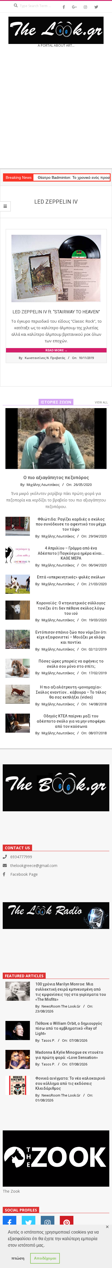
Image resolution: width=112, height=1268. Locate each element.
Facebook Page (24, 874)
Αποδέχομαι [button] (45, 1258)
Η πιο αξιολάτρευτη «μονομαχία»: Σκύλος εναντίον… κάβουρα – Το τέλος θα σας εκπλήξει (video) (71, 692)
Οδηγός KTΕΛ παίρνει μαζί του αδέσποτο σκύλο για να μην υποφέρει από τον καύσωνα (71, 721)
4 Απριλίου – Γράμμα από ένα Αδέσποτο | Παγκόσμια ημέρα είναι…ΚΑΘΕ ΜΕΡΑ (71, 553)
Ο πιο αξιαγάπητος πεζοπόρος (56, 477)
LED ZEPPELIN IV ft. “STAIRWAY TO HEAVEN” (56, 311)
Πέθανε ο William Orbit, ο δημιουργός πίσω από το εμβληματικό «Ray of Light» (68, 1028)
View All (101, 402)
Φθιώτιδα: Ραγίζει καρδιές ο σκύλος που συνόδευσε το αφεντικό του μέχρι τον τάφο (71, 524)
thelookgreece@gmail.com (33, 865)
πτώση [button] (17, 1258)
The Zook (11, 1191)
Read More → (56, 350)
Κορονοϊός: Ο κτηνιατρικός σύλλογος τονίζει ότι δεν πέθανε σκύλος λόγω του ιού (70, 608)
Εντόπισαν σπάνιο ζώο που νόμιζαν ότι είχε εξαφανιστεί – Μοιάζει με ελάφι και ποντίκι (71, 637)
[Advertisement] (56, 110)
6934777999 (21, 856)
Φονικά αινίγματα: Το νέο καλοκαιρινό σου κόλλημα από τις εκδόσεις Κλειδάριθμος (70, 1083)
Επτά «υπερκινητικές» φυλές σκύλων (71, 577)
